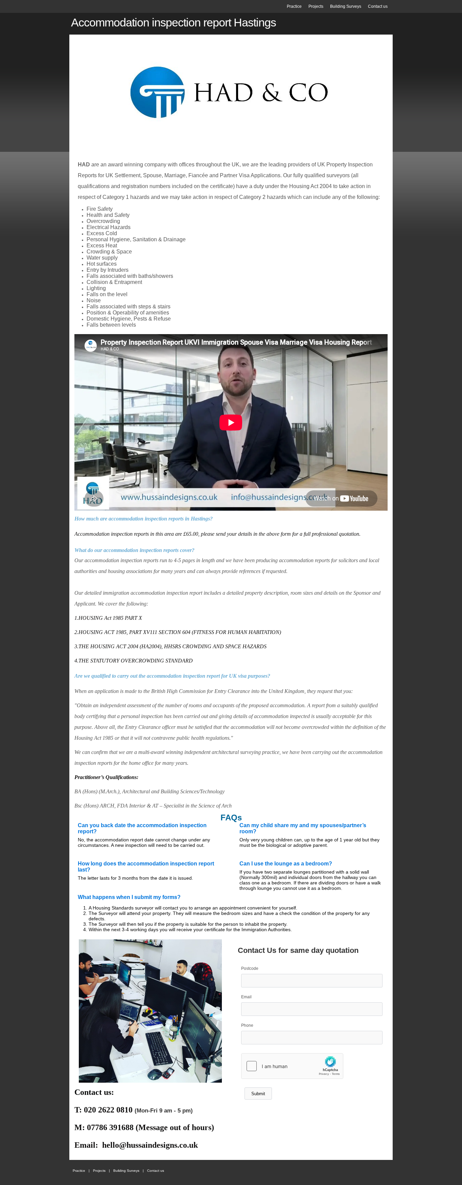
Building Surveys (345, 6)
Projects (315, 6)
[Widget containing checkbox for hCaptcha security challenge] (292, 1066)
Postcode (249, 968)
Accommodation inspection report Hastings (173, 22)
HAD (84, 164)
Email (246, 997)
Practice (294, 6)
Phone (247, 1025)
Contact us (378, 6)
